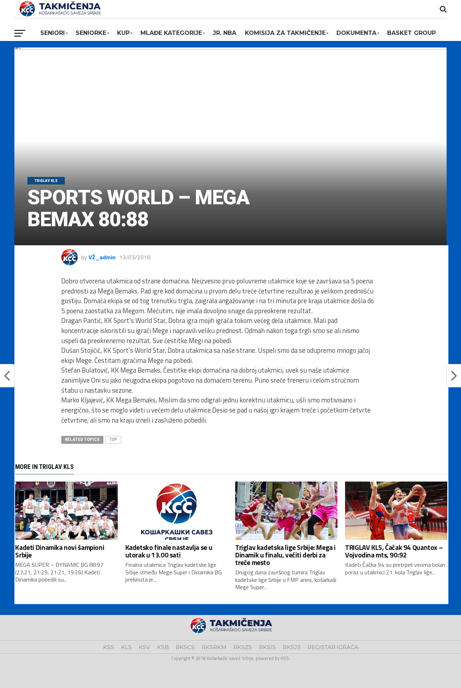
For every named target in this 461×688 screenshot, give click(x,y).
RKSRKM (214, 647)
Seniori (52, 32)
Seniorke (91, 32)
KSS (108, 647)
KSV (144, 647)
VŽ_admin (102, 257)
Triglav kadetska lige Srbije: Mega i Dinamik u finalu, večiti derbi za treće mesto (285, 555)
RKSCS (185, 647)
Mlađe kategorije (171, 32)
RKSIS (267, 647)
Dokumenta (356, 32)
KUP (123, 32)
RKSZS (242, 647)
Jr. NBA (224, 32)
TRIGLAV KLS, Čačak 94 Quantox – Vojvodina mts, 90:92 (394, 551)
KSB (163, 647)
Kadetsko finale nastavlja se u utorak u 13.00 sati (168, 551)
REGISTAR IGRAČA (333, 647)
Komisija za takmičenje (285, 32)
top (113, 439)
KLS (126, 647)
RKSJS (292, 647)
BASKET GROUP (411, 32)
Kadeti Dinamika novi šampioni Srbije (59, 551)
